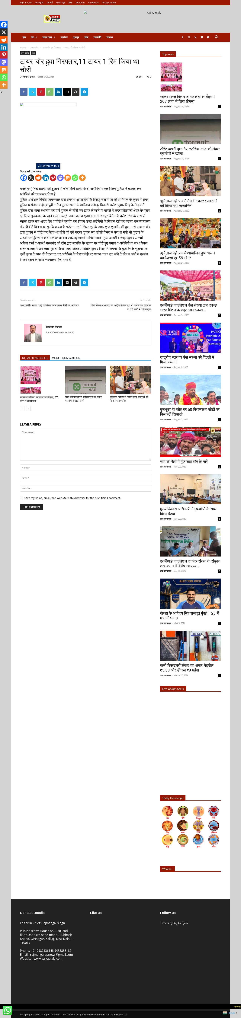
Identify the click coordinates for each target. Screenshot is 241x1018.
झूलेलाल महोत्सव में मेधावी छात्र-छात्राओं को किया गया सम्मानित (188, 203)
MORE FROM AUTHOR (66, 357)
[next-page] (28, 408)
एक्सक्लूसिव (39, 2)
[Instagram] (189, 37)
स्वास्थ (110, 37)
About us (80, 2)
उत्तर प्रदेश (34, 47)
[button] (216, 37)
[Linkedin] (58, 92)
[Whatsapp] (75, 177)
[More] (82, 177)
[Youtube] (208, 37)
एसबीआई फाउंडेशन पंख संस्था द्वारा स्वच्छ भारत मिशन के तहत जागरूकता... (188, 307)
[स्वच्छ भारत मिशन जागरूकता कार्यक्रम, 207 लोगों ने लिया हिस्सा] (40, 380)
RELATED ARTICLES (34, 357)
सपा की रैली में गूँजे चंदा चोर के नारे (184, 461)
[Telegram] (84, 92)
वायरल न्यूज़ (60, 2)
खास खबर (47, 37)
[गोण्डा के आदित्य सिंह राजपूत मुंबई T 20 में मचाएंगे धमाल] (190, 594)
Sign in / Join (26, 2)
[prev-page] (22, 408)
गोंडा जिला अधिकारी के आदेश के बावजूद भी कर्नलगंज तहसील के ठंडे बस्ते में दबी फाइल (121, 307)
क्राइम (76, 37)
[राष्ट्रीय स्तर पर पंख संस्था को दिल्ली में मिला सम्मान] (190, 338)
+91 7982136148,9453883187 (51, 951)
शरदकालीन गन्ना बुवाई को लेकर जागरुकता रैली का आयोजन (49, 305)
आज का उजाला (28, 76)
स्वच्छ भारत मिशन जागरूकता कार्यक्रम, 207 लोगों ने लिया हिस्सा (187, 99)
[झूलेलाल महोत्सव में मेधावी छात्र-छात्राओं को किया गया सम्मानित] (130, 380)
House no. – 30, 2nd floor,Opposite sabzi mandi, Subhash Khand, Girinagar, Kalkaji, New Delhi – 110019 (46, 937)
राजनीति (97, 37)
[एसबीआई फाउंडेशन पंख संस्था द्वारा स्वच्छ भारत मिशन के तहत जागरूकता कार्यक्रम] (190, 285)
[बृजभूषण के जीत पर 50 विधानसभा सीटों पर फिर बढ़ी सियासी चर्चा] (190, 390)
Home (23, 47)
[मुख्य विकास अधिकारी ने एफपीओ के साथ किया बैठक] (190, 489)
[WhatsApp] (49, 92)
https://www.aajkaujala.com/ (60, 332)
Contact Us (93, 2)
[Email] (67, 92)
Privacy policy (109, 2)
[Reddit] (38, 177)
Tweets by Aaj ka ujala (174, 923)
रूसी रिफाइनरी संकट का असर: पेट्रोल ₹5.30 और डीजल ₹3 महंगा (187, 667)
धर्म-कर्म (50, 2)
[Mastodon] (60, 177)
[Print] (75, 92)
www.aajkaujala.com (48, 958)
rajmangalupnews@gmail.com (51, 955)
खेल (86, 37)
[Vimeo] (202, 37)
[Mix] (67, 177)
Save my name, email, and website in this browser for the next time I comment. (72, 497)
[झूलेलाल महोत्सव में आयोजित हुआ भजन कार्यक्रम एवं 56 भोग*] (190, 233)
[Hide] (1, 92)
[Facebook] (182, 37)
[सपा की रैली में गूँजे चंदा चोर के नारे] (190, 442)
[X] (31, 177)
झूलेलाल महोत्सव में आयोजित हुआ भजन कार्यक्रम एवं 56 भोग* (187, 255)
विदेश (70, 2)
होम (24, 37)
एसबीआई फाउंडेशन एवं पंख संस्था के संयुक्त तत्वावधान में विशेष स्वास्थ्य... (190, 563)
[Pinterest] (41, 92)
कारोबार (64, 37)
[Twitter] (195, 37)
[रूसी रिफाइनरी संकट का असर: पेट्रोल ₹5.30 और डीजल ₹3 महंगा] (190, 646)
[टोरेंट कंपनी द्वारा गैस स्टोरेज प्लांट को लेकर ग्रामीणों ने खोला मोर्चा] (85, 380)
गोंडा (33, 53)
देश (32, 37)
